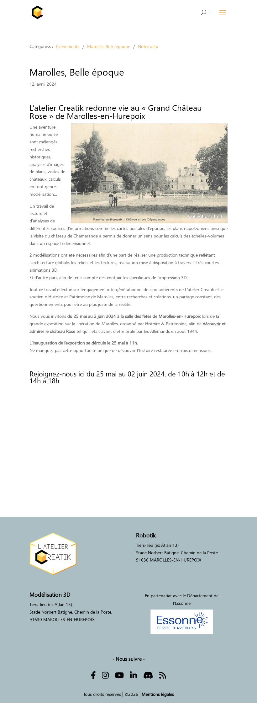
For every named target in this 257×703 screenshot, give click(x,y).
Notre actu (148, 46)
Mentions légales (158, 694)
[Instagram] (105, 674)
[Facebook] (93, 674)
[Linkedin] (133, 674)
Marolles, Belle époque (108, 46)
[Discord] (148, 674)
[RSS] (162, 674)
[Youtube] (119, 674)
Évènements (67, 46)
